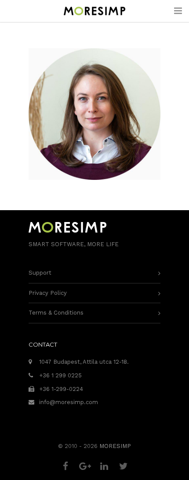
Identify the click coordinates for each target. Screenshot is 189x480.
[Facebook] (65, 466)
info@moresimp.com (68, 402)
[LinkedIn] (104, 466)
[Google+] (85, 466)
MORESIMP (115, 446)
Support (40, 272)
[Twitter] (123, 466)
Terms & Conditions (56, 312)
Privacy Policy (48, 293)
